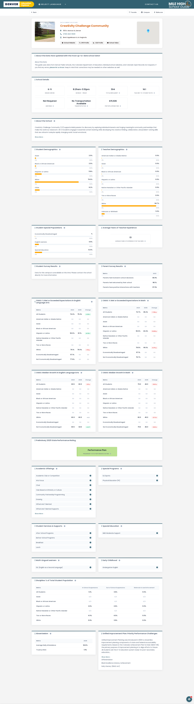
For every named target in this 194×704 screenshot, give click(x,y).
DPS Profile (85, 43)
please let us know (57, 67)
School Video (114, 43)
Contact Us (151, 4)
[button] (148, 31)
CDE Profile (99, 43)
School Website (69, 43)
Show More (39, 137)
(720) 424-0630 (69, 34)
